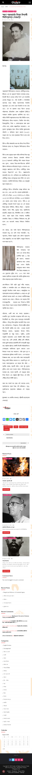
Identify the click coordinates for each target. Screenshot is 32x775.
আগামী (4, 655)
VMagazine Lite (16, 769)
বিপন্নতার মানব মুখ (7, 699)
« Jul (3, 749)
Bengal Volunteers (8, 426)
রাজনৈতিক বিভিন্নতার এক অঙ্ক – (8, 527)
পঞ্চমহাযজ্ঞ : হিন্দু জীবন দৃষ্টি (7, 480)
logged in (11, 580)
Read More (6, 489)
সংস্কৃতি (4, 715)
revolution (7, 429)
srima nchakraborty (7, 635)
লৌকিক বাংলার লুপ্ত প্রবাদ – (9, 595)
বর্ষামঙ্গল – (5, 599)
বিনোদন (4, 696)
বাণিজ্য (4, 686)
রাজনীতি (15, 11)
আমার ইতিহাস (6, 661)
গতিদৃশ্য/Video (6, 667)
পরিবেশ (4, 677)
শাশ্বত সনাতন (10, 458)
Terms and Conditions (13, 772)
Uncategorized (7, 648)
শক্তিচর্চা (5, 705)
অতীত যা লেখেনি (5, 11)
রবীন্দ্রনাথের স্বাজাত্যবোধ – (19, 635)
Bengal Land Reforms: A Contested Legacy (14, 592)
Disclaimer (14, 771)
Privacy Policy (21, 771)
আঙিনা (4, 658)
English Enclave (7, 645)
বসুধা (4, 683)
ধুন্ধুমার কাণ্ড (6, 606)
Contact (9, 771)
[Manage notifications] (3, 771)
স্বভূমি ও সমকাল (6, 721)
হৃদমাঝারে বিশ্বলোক (7, 724)
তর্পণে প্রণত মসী (10, 11)
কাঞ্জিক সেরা (5, 664)
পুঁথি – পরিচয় (5, 680)
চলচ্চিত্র (5, 670)
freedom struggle (23, 426)
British (16, 426)
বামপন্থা (5, 689)
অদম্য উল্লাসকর (5, 560)
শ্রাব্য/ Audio (6, 712)
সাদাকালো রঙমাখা (6, 718)
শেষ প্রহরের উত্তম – (7, 603)
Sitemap (22, 772)
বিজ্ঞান (4, 693)
